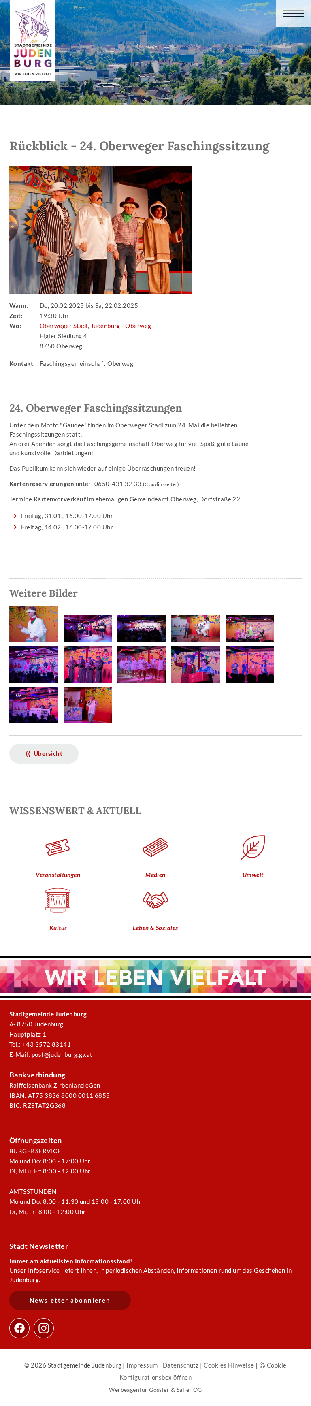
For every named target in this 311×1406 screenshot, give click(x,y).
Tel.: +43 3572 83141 (40, 1044)
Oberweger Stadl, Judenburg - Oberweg (95, 325)
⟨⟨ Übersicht (44, 753)
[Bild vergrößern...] (35, 642)
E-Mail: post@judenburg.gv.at (51, 1054)
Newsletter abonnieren (70, 1300)
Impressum (142, 1365)
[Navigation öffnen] (293, 13)
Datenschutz (181, 1365)
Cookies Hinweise (229, 1365)
